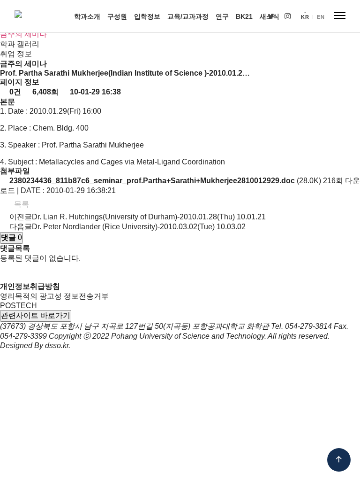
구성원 (117, 16)
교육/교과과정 (188, 16)
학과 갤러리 (19, 44)
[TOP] (339, 460)
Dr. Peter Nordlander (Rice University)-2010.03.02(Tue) (123, 227)
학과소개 (87, 16)
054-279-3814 (308, 326)
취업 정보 (16, 54)
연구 (222, 16)
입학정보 (147, 16)
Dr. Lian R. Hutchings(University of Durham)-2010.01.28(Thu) (133, 217)
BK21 (244, 16)
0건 (14, 92)
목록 (20, 204)
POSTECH (18, 306)
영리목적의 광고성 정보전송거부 (54, 296)
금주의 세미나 (23, 34)
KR (305, 17)
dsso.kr (56, 345)
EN (320, 17)
